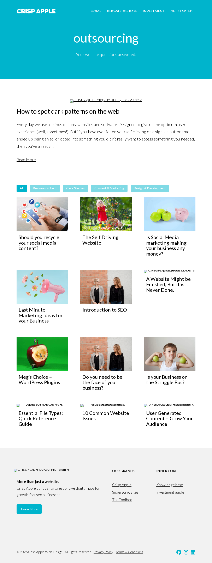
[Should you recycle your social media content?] (42, 227)
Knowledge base (169, 484)
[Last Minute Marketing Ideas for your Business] (42, 297)
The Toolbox (122, 499)
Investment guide (170, 492)
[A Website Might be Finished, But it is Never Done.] (169, 297)
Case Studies (75, 188)
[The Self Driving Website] (106, 227)
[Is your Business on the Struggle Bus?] (169, 364)
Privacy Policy (103, 552)
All (22, 188)
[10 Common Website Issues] (106, 416)
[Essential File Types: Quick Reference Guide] (42, 416)
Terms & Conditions (129, 552)
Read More (26, 159)
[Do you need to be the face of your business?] (106, 364)
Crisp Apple (121, 484)
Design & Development (150, 188)
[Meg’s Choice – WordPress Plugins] (42, 364)
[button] (178, 552)
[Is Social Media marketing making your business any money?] (169, 227)
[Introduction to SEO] (106, 297)
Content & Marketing (109, 188)
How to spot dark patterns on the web (68, 111)
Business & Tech (45, 188)
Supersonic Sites (125, 492)
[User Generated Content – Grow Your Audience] (169, 416)
